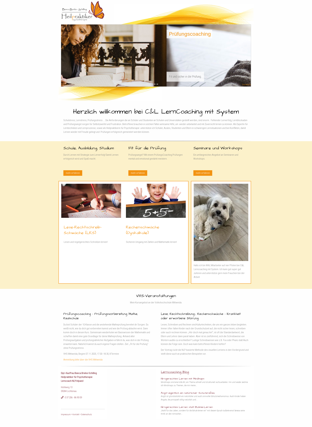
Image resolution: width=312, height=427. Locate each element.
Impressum (66, 414)
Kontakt (75, 414)
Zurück (64, 84)
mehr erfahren (73, 173)
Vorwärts (246, 84)
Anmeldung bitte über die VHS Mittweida (83, 359)
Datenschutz (86, 414)
